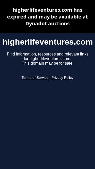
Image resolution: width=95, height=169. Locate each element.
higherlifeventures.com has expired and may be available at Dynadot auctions (47, 16)
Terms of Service (35, 78)
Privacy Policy (62, 78)
